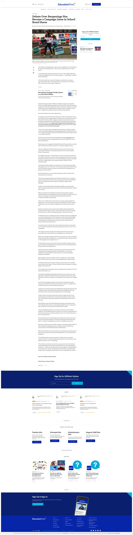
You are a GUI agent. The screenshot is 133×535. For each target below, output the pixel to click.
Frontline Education (47, 412)
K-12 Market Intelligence (93, 525)
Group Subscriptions (80, 523)
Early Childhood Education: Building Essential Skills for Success (65, 404)
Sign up (77, 383)
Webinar (48, 401)
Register (34, 412)
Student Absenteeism (88, 401)
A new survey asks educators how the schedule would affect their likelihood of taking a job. (50, 97)
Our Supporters (55, 525)
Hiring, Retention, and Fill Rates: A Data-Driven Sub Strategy (42, 404)
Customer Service (68, 523)
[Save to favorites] (33, 70)
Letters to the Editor (68, 519)
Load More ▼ (66, 489)
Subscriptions (79, 519)
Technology (72, 9)
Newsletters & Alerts (80, 521)
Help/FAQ (66, 521)
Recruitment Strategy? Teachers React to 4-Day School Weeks (50, 93)
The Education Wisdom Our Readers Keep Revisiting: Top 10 (38, 475)
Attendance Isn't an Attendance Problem (88, 404)
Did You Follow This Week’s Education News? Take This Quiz (74, 475)
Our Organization (56, 519)
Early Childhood (59, 401)
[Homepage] (66, 4)
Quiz (73, 471)
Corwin (93, 412)
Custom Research (92, 527)
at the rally (68, 137)
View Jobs (54, 440)
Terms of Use (63, 530)
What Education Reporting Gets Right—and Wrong (86, 49)
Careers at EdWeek (56, 527)
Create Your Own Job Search (66, 450)
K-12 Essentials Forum (67, 401)
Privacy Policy (71, 530)
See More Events (66, 420)
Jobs (82, 9)
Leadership (43, 9)
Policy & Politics (52, 9)
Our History (55, 521)
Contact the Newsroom (69, 525)
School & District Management (44, 90)
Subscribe (96, 4)
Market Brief (88, 9)
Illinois (46, 365)
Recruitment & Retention (41, 401)
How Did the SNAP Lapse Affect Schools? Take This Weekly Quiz (92, 475)
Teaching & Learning (62, 9)
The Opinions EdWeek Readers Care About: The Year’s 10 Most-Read (56, 475)
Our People (55, 523)
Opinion (78, 9)
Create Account (38, 504)
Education (34, 13)
